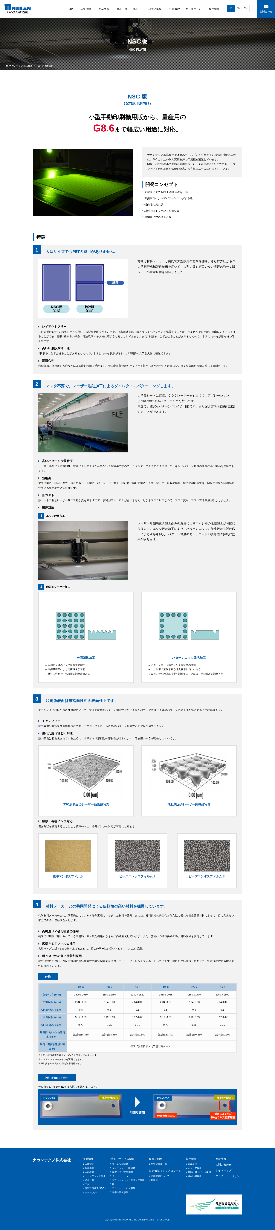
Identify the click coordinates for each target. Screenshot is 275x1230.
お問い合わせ (224, 1164)
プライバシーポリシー (229, 1176)
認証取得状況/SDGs (95, 1188)
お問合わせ (266, 11)
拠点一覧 (89, 1180)
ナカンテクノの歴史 (95, 1176)
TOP (70, 8)
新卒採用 (192, 1164)
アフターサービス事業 (123, 1188)
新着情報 (85, 8)
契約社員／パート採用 (199, 1172)
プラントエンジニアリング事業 (128, 1180)
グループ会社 (92, 1192)
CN (246, 8)
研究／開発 (155, 9)
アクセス (89, 1184)
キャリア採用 (195, 1168)
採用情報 (214, 8)
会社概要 (89, 1172)
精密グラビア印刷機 (122, 1172)
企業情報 (104, 9)
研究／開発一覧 (159, 1164)
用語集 (154, 1180)
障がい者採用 (195, 1176)
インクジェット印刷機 (123, 1168)
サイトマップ (224, 1170)
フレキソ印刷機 (120, 1164)
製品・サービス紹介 (129, 9)
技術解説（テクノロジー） (185, 9)
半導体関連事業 (120, 1192)
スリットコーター (121, 1176)
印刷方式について (160, 1176)
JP (231, 8)
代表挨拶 (89, 1168)
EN (238, 8)
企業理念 (89, 1164)
